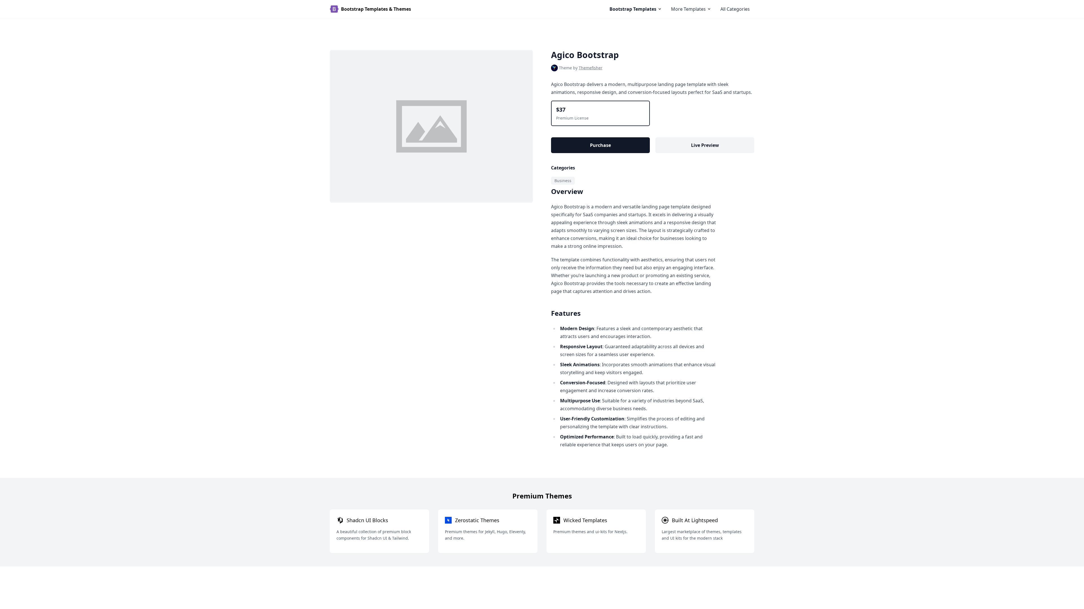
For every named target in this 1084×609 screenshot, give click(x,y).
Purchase (600, 145)
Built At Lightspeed (695, 520)
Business (562, 180)
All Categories (735, 9)
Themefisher (590, 67)
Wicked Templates (585, 520)
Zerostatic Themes (477, 520)
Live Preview (705, 145)
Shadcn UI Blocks (367, 520)
